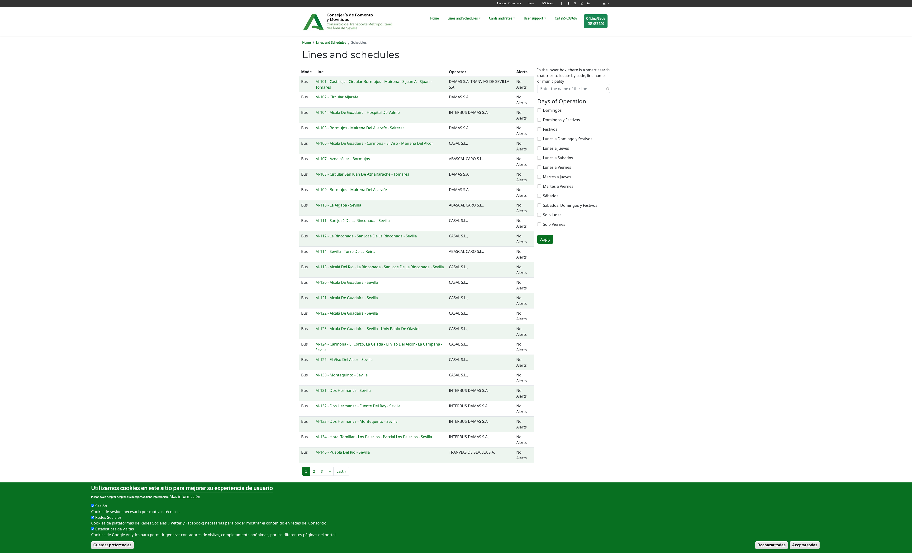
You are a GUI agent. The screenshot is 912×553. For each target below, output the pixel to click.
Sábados (550, 195)
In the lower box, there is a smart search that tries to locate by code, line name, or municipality (573, 75)
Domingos (552, 110)
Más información (185, 496)
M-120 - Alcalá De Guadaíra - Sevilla (346, 282)
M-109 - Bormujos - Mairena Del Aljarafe (351, 189)
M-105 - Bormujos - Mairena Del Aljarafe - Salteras (359, 127)
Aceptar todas (804, 545)
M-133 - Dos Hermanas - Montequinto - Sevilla (356, 421)
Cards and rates (500, 18)
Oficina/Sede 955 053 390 (595, 21)
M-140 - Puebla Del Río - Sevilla (342, 452)
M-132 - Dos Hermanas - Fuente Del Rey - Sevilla (357, 406)
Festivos (550, 129)
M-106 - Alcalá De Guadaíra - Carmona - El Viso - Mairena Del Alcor (374, 143)
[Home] (348, 21)
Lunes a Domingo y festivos (567, 138)
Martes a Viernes (558, 186)
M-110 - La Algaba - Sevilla (338, 205)
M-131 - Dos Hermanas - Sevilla (343, 390)
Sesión (101, 506)
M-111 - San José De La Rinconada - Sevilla (352, 220)
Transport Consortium (509, 3)
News (531, 3)
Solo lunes (552, 214)
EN (605, 3)
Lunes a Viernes (557, 167)
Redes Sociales (108, 517)
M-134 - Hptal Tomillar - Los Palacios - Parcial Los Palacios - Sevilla (373, 436)
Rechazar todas (771, 545)
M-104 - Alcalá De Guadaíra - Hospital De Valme (357, 112)
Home (434, 18)
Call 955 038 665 (566, 18)
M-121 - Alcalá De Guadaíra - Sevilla (346, 297)
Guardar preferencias (112, 545)
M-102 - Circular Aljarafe (336, 97)
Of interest (548, 3)
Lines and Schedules (462, 18)
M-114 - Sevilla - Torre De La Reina (345, 251)
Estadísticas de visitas (114, 528)
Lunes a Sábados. (558, 157)
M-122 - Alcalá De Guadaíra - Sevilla (346, 313)
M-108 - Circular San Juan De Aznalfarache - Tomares (362, 174)
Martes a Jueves (557, 176)
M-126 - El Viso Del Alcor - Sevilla (344, 359)
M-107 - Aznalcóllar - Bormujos (342, 158)
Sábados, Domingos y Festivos (570, 205)
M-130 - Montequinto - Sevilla (341, 375)
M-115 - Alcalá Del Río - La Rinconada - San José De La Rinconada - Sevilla (379, 266)
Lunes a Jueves (556, 148)
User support (533, 18)
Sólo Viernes (554, 224)
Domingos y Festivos (561, 119)
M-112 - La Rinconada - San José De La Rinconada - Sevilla (366, 236)
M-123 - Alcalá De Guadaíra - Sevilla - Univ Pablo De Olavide (368, 328)
